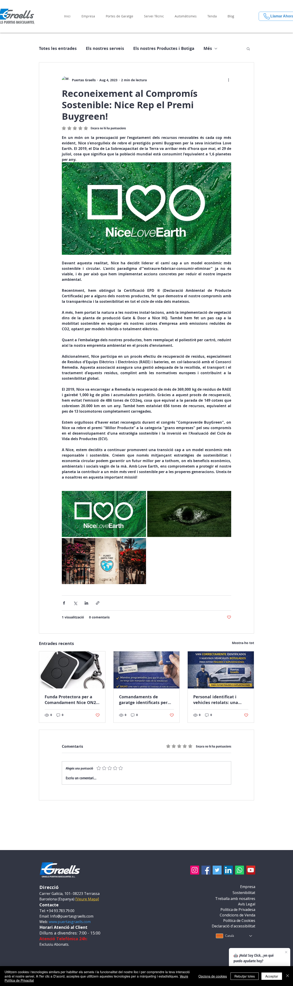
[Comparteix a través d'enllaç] (97, 603)
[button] (88, 16)
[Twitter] (217, 870)
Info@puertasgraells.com (71, 916)
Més (207, 48)
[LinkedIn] (228, 870)
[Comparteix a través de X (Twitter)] (75, 603)
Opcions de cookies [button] (212, 976)
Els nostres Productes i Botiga (163, 48)
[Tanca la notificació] (286, 952)
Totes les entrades (58, 48)
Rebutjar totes (244, 976)
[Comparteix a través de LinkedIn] (86, 603)
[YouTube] (250, 870)
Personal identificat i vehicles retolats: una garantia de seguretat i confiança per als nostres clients (219, 699)
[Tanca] (287, 976)
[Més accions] (228, 80)
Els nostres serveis (105, 48)
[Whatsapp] (239, 870)
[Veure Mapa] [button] (87, 899)
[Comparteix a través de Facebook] (64, 603)
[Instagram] (194, 870)
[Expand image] (104, 514)
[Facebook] (205, 870)
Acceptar (271, 976)
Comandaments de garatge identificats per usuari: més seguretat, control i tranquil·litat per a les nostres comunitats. (146, 699)
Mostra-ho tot (243, 643)
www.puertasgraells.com (70, 921)
